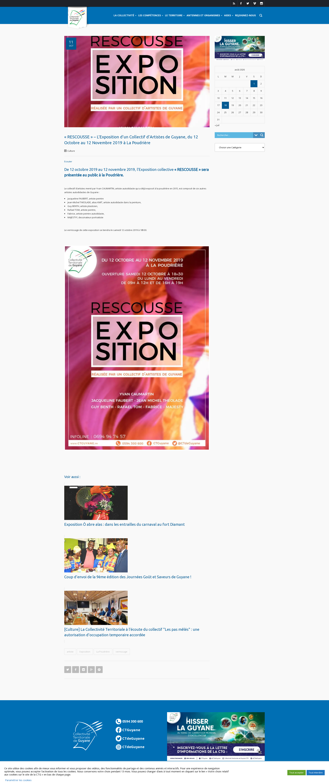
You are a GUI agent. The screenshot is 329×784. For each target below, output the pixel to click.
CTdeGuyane (132, 738)
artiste (70, 651)
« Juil (217, 125)
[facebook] (240, 3)
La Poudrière (103, 651)
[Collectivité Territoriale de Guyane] (77, 18)
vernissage (121, 651)
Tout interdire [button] (316, 772)
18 (225, 105)
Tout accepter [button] (296, 772)
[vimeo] (254, 3)
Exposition (85, 651)
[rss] (233, 3)
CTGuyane (130, 730)
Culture (71, 150)
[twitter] (247, 3)
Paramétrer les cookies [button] (18, 780)
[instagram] (261, 3)
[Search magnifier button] (262, 135)
